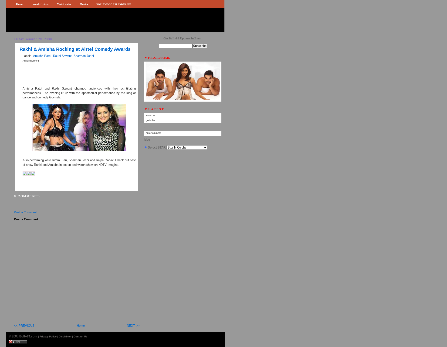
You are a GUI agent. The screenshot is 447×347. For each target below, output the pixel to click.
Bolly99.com (28, 336)
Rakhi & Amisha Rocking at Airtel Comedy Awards (75, 49)
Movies (84, 4)
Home (19, 4)
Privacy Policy (48, 336)
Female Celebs (39, 4)
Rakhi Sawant (62, 56)
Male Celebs (64, 4)
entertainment (153, 133)
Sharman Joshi (84, 56)
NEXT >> (133, 325)
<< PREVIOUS (24, 325)
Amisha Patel (42, 56)
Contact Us (80, 336)
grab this (151, 120)
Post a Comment (25, 212)
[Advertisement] (77, 64)
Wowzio (150, 115)
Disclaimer (65, 336)
